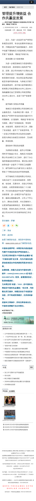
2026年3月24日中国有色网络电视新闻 (9, 406)
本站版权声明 (23, 488)
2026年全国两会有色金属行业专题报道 (17, 381)
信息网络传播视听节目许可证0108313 (12, 455)
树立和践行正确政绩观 (12, 378)
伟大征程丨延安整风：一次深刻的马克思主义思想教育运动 (19, 343)
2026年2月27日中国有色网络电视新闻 (9, 420)
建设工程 (19, 30)
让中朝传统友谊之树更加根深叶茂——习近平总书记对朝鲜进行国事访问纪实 (19, 334)
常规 (24, 32)
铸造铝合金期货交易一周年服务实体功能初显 (19, 355)
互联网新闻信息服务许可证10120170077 (19, 458)
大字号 (15, 32)
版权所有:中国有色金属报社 (14, 486)
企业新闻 (12, 391)
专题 (4, 367)
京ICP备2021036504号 (24, 460)
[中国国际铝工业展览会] (18, 320)
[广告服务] (28, 451)
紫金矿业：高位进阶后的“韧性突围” (16, 349)
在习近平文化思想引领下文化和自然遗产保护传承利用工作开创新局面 (19, 340)
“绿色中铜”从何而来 (11, 346)
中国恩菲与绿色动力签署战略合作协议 (17, 352)
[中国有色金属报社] (7, 451)
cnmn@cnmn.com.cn (8, 474)
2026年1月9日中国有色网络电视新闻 (16, 430)
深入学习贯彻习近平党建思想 (14, 372)
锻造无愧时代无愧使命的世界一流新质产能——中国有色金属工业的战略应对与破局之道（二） (19, 361)
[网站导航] (15, 451)
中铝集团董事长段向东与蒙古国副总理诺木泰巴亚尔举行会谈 (19, 358)
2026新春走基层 (9, 384)
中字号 (20, 32)
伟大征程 (7, 375)
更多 (31, 367)
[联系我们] (21, 451)
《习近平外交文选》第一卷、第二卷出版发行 (19, 337)
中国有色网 (8, 30)
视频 (6, 391)
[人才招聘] (22, 453)
